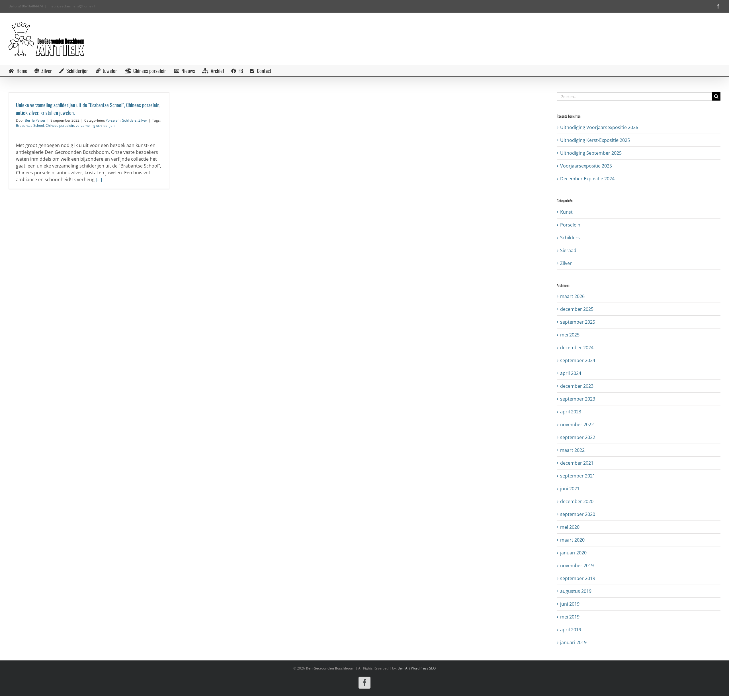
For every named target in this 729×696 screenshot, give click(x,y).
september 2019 (577, 578)
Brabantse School (30, 125)
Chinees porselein (60, 125)
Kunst (566, 212)
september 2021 (577, 476)
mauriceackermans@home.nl (71, 6)
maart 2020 (572, 540)
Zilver (142, 120)
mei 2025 (569, 335)
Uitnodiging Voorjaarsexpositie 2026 (599, 127)
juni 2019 (569, 604)
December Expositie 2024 (587, 178)
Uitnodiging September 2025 (591, 153)
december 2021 (576, 463)
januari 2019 (573, 642)
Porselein (113, 120)
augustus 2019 (575, 591)
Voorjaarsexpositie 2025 (586, 166)
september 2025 (577, 322)
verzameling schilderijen (95, 125)
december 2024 (576, 347)
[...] (99, 179)
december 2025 (576, 309)
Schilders (129, 120)
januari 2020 (573, 553)
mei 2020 (569, 527)
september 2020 (577, 514)
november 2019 (577, 565)
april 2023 (570, 412)
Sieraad (568, 250)
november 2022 (577, 424)
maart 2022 (572, 450)
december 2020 (576, 501)
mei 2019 (569, 617)
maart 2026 (572, 296)
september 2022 (577, 437)
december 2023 (576, 386)
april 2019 (570, 629)
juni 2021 (569, 488)
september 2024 (577, 360)
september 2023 (577, 399)
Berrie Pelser (35, 120)
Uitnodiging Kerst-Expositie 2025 (595, 140)
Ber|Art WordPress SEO (417, 668)
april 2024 (570, 373)
